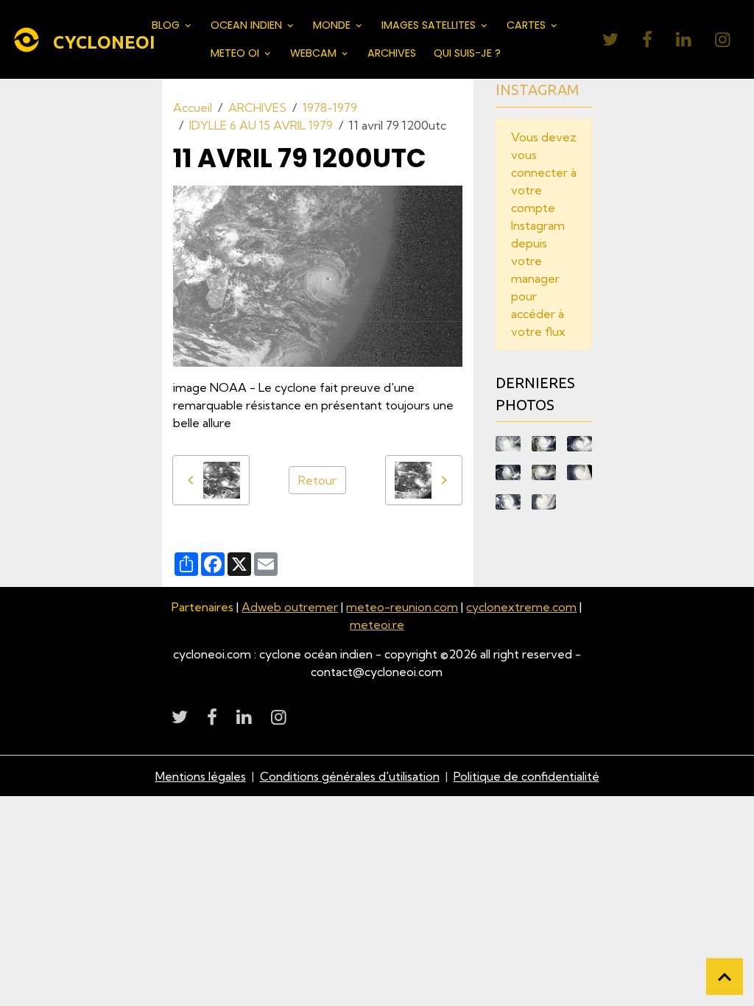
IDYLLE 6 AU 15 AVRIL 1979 (261, 125)
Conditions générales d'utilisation (350, 776)
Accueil (192, 107)
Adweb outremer (290, 606)
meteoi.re (377, 624)
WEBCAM (314, 53)
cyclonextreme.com (521, 606)
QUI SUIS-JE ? (467, 53)
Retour (317, 480)
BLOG (167, 25)
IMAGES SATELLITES (430, 25)
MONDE (333, 25)
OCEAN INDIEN (248, 25)
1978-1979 (330, 107)
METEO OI (236, 53)
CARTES (528, 25)
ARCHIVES (391, 53)
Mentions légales (200, 776)
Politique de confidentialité (526, 776)
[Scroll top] (724, 976)
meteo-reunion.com (402, 606)
